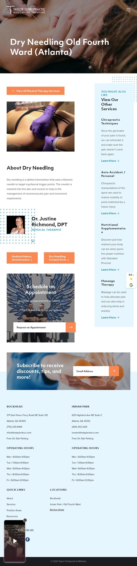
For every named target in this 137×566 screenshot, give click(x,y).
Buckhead (55, 498)
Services (11, 504)
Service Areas (57, 509)
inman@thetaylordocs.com (85, 432)
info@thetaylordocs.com (19, 432)
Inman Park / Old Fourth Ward (65, 504)
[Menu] (128, 10)
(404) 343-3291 (79, 426)
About (10, 498)
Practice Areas (14, 510)
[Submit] (114, 371)
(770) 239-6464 (28, 310)
